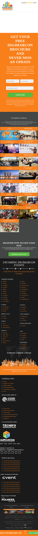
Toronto (23, 309)
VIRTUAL (4, 330)
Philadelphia (24, 289)
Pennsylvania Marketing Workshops (12, 492)
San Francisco (24, 295)
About (5, 381)
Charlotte (5, 285)
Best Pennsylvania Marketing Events (12, 465)
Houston (5, 297)
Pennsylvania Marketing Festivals (12, 482)
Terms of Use (28, 528)
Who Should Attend (8, 387)
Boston (5, 283)
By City (17, 268)
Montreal (23, 307)
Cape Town (6, 325)
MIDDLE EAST (5, 314)
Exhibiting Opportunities (9, 416)
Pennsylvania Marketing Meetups (12, 486)
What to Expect (7, 385)
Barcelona (5, 309)
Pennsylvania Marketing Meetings (12, 484)
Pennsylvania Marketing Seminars (12, 488)
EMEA (4, 339)
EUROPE (3, 304)
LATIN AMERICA (24, 314)
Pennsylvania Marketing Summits (12, 490)
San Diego (24, 293)
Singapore (24, 337)
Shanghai (23, 335)
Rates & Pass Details (8, 410)
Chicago (5, 287)
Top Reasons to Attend (9, 389)
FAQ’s (4, 391)
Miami (22, 281)
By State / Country (24, 268)
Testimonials (6, 412)
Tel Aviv (5, 318)
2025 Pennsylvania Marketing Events (12, 463)
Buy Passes (6, 408)
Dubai (4, 316)
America (5, 333)
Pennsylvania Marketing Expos (11, 470)
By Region (32, 268)
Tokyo (23, 339)
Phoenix (23, 291)
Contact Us (6, 418)
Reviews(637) (29, 3)
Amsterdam (6, 307)
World (4, 342)
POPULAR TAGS (8, 458)
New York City (24, 285)
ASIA (21, 331)
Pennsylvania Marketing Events (11, 461)
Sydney (23, 348)
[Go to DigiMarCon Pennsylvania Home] (7, 11)
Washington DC (25, 299)
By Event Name (11, 268)
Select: (4, 268)
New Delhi (24, 333)
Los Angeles (6, 301)
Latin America (6, 341)
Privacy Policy (9, 528)
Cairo (4, 323)
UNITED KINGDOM (25, 323)
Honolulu (5, 295)
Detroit (4, 293)
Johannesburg (6, 327)
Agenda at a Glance (8, 383)
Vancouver (24, 311)
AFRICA (3, 321)
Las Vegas (5, 299)
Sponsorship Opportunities (10, 414)
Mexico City (24, 316)
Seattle (23, 297)
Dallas (4, 289)
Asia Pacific (5, 335)
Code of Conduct (19, 528)
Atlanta (4, 281)
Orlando (23, 287)
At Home (5, 337)
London (23, 325)
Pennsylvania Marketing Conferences (12, 468)
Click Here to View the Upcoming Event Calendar (19, 272)
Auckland (23, 344)
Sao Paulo (23, 320)
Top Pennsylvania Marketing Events (12, 467)
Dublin (4, 311)
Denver (5, 291)
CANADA (22, 305)
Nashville (23, 283)
